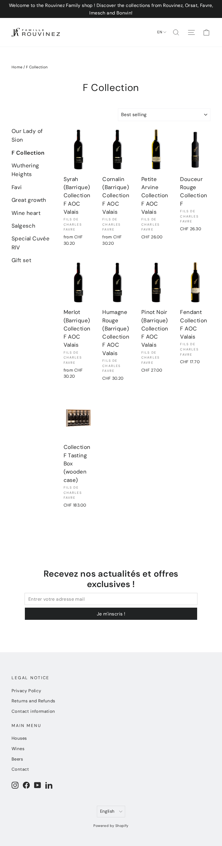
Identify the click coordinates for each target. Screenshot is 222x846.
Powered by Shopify (110, 825)
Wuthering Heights (25, 170)
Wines (18, 749)
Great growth (29, 200)
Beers (17, 759)
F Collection (28, 152)
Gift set (21, 260)
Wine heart (26, 213)
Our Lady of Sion (27, 135)
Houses (19, 738)
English (107, 811)
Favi (17, 187)
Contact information (33, 711)
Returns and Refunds (33, 701)
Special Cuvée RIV (30, 243)
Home (17, 67)
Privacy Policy (26, 691)
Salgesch (23, 225)
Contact (20, 769)
